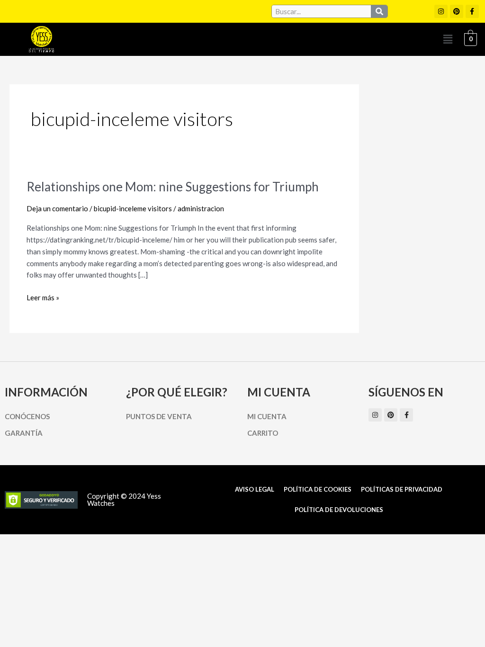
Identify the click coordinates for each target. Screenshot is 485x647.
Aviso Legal (254, 489)
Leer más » (43, 297)
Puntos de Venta (159, 416)
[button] (448, 39)
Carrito (262, 433)
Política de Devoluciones (339, 509)
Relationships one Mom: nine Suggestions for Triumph (173, 186)
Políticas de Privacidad (401, 489)
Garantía (24, 433)
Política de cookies (317, 489)
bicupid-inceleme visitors (133, 208)
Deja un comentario (57, 208)
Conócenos (27, 416)
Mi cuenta (267, 416)
